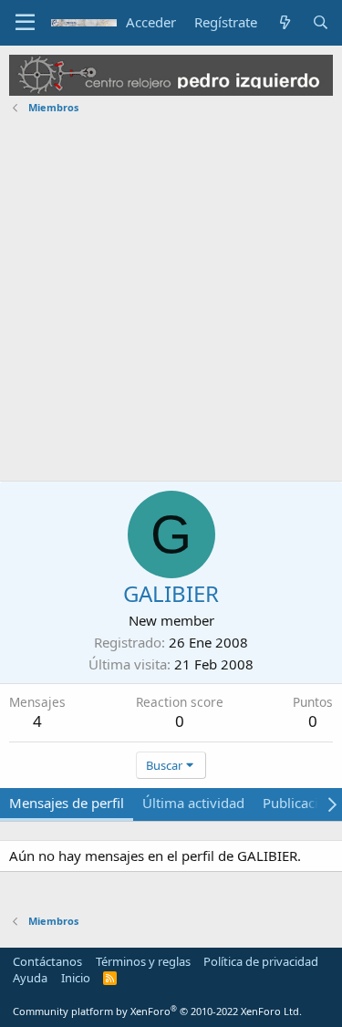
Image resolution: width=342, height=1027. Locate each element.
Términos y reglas (143, 961)
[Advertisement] (171, 301)
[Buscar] (320, 22)
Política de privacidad (260, 961)
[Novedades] (284, 22)
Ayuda (30, 978)
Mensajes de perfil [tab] (66, 803)
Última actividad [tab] (193, 803)
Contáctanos (47, 961)
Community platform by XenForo (157, 1011)
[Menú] (25, 23)
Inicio (75, 978)
